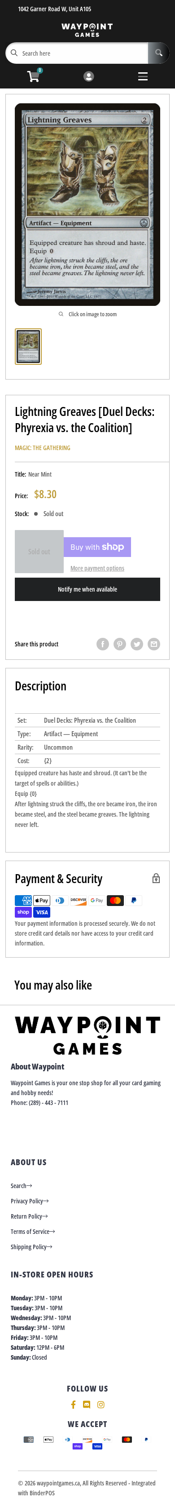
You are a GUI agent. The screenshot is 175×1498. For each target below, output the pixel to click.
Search (18, 1185)
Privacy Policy (27, 1201)
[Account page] (88, 77)
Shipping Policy (29, 1246)
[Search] (159, 53)
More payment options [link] (97, 568)
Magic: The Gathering (42, 447)
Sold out (39, 552)
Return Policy (26, 1216)
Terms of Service (30, 1231)
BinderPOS (42, 1493)
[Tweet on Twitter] (137, 644)
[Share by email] (154, 644)
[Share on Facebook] (102, 644)
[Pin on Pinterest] (120, 644)
